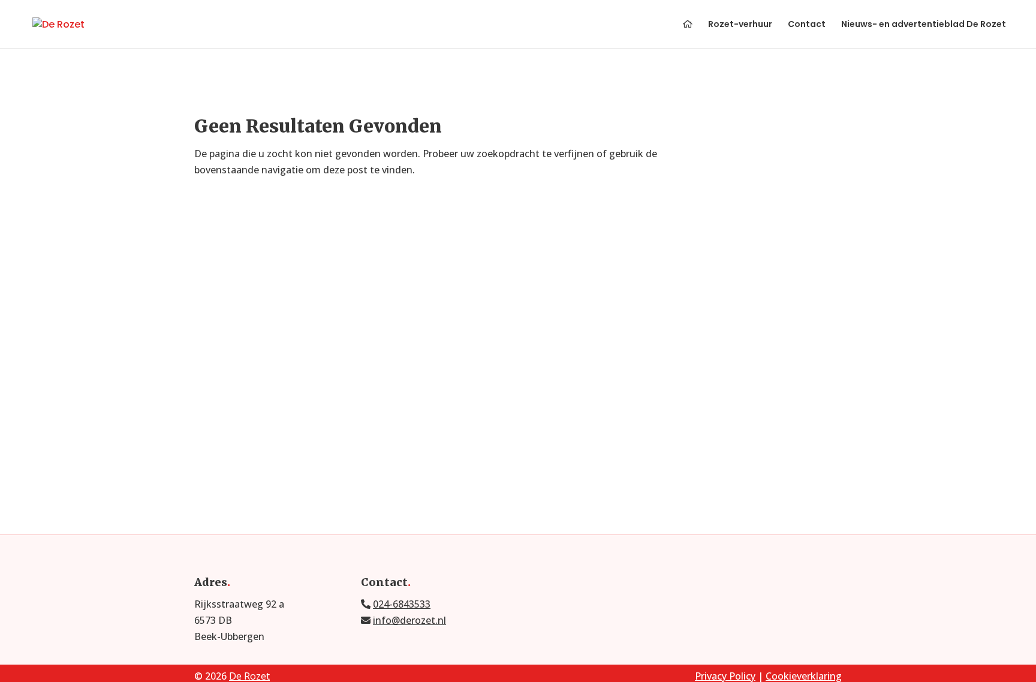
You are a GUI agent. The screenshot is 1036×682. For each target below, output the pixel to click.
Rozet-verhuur (740, 25)
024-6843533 (401, 604)
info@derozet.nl (409, 620)
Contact (807, 25)
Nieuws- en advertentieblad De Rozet (923, 25)
